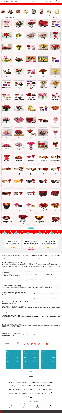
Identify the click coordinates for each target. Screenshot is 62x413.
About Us (8, 353)
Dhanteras (53, 361)
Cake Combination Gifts (18, 382)
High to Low (56, 17)
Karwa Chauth (53, 357)
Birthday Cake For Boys (44, 389)
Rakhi (42, 353)
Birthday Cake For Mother (37, 389)
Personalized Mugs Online (50, 393)
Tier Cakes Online (22, 386)
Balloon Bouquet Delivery (44, 382)
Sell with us (46, 1)
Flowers (11, 17)
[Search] (27, 1)
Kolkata (24, 401)
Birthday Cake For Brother (31, 389)
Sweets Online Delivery (37, 393)
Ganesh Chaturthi (43, 354)
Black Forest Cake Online (49, 385)
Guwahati (34, 401)
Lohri (42, 364)
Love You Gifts (22, 385)
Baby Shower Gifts (38, 385)
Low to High (52, 17)
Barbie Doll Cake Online (30, 382)
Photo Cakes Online (51, 382)
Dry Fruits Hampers (12, 385)
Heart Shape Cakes (44, 386)
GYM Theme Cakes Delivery (18, 393)
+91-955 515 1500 (34, 1)
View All (31, 249)
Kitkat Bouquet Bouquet (50, 389)
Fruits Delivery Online (17, 385)
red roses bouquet (53, 286)
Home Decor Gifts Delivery (43, 393)
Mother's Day (25, 365)
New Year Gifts (25, 353)
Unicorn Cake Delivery (50, 386)
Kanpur (27, 401)
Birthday (9, 17)
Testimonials (17, 353)
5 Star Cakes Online (39, 386)
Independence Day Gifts (35, 354)
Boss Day (25, 361)
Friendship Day (34, 353)
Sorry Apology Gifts (27, 385)
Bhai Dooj (43, 361)
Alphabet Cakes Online (28, 386)
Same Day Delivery (9, 354)
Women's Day (25, 354)
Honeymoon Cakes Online (30, 393)
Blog (7, 357)
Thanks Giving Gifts (35, 361)
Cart (58, 1)
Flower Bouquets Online (24, 382)
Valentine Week (25, 364)
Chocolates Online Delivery (11, 382)
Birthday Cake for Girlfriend (11, 389)
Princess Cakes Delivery (11, 393)
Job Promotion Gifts (35, 357)
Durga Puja (43, 357)
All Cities (37, 401)
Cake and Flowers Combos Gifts (37, 382)
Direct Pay (8, 361)
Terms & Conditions (18, 354)
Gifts (7, 17)
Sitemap (17, 361)
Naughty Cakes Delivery (24, 393)
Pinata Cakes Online (34, 386)
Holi (52, 354)
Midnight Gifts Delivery (32, 385)
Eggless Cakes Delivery (11, 386)
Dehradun (30, 401)
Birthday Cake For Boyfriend (18, 389)
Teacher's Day (25, 357)
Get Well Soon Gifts (43, 385)
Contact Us (17, 357)
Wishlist (55, 1)
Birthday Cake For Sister (25, 389)
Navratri (53, 353)
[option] (4, 12)
